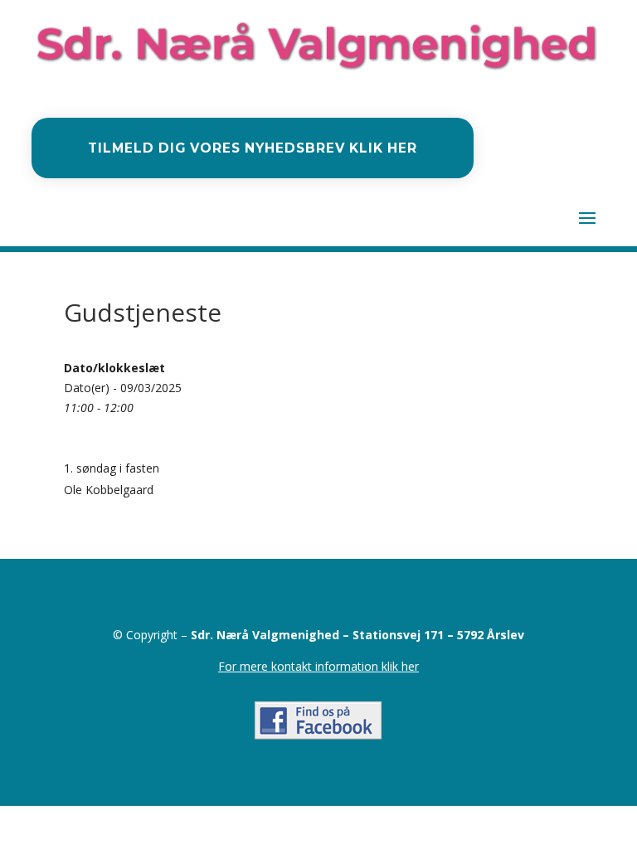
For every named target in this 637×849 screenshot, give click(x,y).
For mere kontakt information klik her (318, 666)
